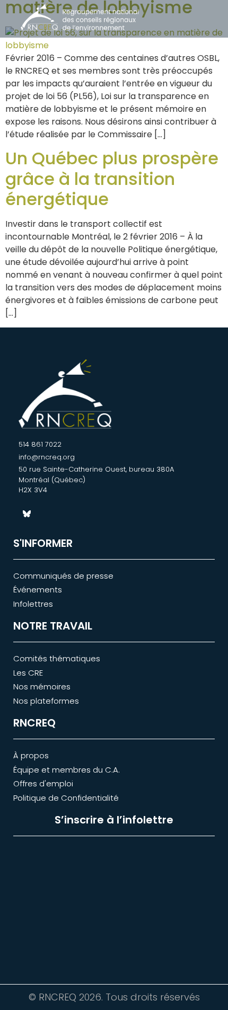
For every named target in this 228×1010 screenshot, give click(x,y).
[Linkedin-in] (45, 514)
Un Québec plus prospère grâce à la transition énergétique (111, 178)
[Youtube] (64, 514)
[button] (199, 20)
